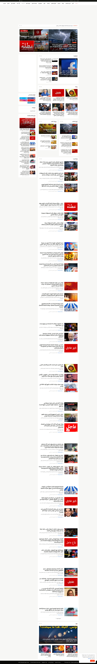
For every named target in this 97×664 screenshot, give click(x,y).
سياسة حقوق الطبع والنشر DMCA (23, 662)
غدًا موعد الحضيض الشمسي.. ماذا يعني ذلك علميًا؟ (58, 654)
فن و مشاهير (68, 3)
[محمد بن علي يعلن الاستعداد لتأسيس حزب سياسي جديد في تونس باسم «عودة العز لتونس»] (32, 172)
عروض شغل (28, 3)
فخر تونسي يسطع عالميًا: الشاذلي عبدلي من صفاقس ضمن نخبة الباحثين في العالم (72, 655)
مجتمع (59, 3)
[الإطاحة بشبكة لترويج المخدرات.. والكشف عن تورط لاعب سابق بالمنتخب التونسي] (32, 138)
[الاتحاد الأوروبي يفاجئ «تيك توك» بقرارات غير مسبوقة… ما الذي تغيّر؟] (54, 73)
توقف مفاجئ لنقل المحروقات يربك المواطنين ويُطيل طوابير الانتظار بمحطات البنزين (52, 224)
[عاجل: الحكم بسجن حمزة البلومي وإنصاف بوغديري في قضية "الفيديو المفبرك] (32, 167)
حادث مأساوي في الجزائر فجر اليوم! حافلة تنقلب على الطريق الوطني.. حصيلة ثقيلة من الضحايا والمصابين (51, 499)
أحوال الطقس (53, 3)
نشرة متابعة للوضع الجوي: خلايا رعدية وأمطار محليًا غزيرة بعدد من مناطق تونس (51, 609)
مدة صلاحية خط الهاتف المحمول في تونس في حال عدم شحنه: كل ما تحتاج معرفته (45, 66)
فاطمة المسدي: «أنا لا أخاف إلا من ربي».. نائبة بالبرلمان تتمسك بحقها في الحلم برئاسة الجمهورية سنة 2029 (51, 590)
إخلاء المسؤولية (44, 662)
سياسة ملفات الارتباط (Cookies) (35, 662)
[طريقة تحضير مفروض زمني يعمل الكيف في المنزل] (53, 142)
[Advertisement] (48, 14)
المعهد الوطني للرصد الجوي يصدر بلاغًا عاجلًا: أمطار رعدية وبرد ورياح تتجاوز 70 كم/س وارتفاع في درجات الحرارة (51, 163)
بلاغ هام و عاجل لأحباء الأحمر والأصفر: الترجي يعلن (72, 98)
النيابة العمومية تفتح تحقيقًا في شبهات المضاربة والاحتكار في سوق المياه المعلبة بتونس (52, 488)
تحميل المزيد (59, 618)
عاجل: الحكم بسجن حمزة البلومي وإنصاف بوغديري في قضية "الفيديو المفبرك (24, 167)
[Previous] (21, 25)
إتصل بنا (78, 0)
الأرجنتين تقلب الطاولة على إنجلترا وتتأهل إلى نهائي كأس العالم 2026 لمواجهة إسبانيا (45, 113)
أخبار (73, 3)
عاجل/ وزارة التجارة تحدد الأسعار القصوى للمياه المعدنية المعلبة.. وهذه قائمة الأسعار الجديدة (51, 305)
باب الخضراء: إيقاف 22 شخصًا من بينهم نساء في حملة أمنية (51, 324)
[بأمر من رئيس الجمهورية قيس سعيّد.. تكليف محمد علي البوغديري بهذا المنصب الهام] (32, 156)
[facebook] (19, 1)
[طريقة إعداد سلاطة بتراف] (53, 137)
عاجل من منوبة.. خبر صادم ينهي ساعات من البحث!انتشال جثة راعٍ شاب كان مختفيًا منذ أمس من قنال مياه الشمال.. (52, 457)
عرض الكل (40, 55)
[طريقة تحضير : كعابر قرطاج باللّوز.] (53, 147)
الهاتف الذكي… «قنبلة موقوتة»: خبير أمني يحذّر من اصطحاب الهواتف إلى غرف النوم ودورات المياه (45, 79)
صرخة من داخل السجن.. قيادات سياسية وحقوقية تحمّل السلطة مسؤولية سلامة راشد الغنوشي (51, 335)
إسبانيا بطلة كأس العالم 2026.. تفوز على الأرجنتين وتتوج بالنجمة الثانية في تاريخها (72, 113)
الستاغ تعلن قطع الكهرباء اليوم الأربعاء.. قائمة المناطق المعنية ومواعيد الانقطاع (52, 294)
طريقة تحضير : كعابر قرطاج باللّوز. (45, 146)
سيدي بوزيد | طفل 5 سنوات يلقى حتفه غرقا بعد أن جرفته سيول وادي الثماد (51, 530)
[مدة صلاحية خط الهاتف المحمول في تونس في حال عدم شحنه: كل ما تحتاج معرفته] (54, 67)
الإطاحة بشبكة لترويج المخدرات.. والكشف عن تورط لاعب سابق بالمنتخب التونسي (58, 99)
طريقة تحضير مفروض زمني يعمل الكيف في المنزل (45, 141)
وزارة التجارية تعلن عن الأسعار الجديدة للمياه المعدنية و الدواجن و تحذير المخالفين (51, 264)
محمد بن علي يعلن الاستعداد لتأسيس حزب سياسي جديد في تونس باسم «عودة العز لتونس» (52, 510)
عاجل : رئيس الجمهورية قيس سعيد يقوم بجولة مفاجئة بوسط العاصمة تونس (52, 415)
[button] (22, 3)
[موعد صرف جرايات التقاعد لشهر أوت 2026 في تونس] (32, 130)
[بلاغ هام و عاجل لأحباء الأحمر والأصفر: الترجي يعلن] (32, 133)
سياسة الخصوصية (58, 662)
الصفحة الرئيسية (32, 111)
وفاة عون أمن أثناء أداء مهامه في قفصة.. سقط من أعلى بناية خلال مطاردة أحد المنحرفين (52, 425)
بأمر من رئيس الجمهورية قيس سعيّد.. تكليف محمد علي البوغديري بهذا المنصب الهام (24, 156)
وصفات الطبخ (34, 3)
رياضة (63, 3)
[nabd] (21, 1)
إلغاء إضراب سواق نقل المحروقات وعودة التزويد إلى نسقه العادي (52, 214)
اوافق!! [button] (92, 661)
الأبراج (8, 3)
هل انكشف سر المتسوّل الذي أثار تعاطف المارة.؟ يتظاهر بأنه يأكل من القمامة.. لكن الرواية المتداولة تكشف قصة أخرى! (52, 445)
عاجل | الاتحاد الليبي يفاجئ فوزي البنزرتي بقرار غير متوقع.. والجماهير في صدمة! (45, 99)
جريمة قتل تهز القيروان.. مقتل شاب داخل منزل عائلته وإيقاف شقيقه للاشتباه (52, 551)
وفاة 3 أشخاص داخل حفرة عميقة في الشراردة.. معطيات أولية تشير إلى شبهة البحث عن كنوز (51, 404)
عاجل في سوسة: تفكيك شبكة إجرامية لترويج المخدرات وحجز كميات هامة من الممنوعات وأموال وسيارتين (51, 346)
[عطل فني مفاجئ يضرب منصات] (54, 60)
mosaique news (68, 662)
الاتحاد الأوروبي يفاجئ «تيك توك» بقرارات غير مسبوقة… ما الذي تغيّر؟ (45, 72)
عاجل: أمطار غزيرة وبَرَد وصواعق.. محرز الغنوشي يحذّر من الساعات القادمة (53, 569)
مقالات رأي (13, 3)
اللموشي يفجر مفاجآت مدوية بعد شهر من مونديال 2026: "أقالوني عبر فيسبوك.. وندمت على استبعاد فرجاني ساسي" (58, 113)
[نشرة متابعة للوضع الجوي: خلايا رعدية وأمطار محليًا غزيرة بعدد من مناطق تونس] (32, 161)
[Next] (19, 25)
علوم (44, 3)
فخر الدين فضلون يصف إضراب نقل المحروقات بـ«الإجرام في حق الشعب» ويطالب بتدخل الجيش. (51, 174)
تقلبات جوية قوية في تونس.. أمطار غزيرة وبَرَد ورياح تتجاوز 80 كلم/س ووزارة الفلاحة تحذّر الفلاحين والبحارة (51, 540)
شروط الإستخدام (51, 662)
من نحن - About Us (73, 0)
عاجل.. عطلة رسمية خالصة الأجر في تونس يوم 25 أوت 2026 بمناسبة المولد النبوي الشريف (51, 204)
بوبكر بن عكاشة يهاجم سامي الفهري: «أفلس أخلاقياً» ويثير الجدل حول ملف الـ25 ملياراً (51, 375)
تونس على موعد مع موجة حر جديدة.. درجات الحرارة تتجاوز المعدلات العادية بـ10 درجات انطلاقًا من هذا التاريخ (66, 151)
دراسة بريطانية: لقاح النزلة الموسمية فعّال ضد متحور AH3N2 (46, 655)
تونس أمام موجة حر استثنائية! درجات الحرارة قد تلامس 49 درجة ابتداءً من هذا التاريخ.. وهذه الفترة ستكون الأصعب (65, 144)
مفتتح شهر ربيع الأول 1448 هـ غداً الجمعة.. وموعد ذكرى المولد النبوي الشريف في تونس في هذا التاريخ (55, 25)
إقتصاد (48, 3)
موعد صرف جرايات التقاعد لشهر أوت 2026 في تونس (51, 385)
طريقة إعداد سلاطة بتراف (45, 135)
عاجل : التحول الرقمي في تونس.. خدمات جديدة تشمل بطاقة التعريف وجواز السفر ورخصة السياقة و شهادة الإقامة (51, 468)
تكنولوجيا (40, 3)
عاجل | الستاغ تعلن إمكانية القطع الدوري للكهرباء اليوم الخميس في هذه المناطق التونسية (52, 186)
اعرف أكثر (89, 658)
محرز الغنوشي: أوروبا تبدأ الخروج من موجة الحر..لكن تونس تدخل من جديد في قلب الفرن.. (66, 137)
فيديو (4, 3)
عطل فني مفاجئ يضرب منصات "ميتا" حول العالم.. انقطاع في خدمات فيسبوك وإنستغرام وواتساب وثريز (45, 60)
